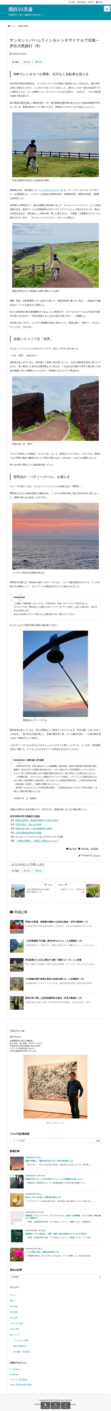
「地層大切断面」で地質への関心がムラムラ (37, 840)
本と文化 (13, 1317)
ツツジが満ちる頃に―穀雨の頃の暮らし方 (42, 1252)
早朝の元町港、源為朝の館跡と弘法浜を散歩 (36, 820)
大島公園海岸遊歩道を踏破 (28, 832)
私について (14, 1334)
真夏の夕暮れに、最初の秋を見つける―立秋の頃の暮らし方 (49, 1161)
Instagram (14, 1374)
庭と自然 (13, 1306)
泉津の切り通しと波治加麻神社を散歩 (33, 828)
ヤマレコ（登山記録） (19, 1379)
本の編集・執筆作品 (21, 1351)
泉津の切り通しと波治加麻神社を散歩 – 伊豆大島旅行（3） (54, 997)
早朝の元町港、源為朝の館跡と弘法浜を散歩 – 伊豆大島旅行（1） (57, 921)
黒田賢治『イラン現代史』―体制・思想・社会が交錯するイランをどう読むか (56, 1234)
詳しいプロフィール (55, 1123)
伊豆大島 (85, 849)
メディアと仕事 (16, 1323)
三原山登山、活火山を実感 (28, 824)
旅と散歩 (24, 26)
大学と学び (14, 1329)
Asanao (96, 855)
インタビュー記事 (20, 1340)
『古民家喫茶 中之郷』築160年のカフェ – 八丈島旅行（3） (54, 940)
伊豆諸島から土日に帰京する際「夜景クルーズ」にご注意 (53, 959)
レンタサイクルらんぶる (51, 190)
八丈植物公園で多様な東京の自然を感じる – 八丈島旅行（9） (55, 978)
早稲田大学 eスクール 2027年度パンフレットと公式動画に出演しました (54, 1179)
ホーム (12, 26)
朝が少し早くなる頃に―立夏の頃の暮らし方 (43, 1197)
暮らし (13, 1300)
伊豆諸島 (94, 849)
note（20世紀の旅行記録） (21, 1384)
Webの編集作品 (20, 1346)
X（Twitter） (15, 1369)
